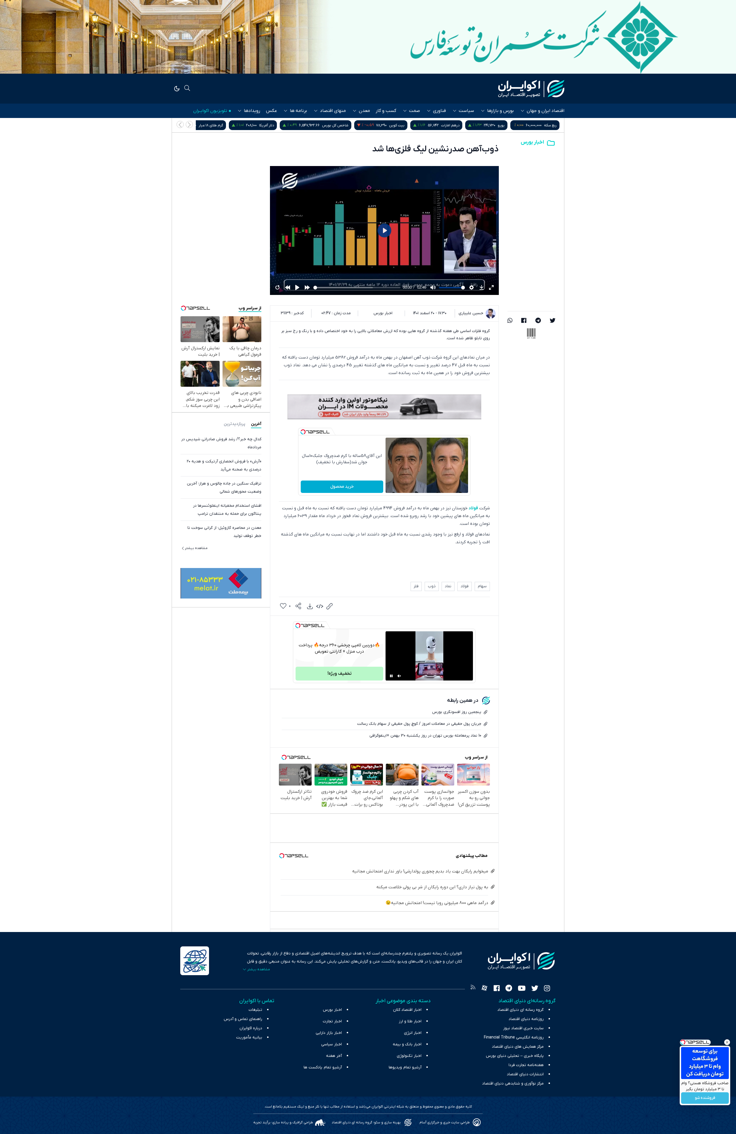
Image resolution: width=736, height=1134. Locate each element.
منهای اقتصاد (333, 111)
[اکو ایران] (531, 88)
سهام (482, 586)
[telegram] (538, 321)
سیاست (466, 111)
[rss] (473, 989)
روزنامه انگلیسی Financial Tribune (514, 1037)
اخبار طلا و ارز (410, 1021)
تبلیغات (255, 1010)
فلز (416, 586)
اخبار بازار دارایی (329, 1033)
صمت (414, 111)
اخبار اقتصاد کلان (407, 1010)
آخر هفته (334, 1056)
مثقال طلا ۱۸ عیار (241, 125)
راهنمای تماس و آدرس (243, 1019)
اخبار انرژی (412, 1033)
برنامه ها (298, 111)
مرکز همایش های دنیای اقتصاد (518, 1046)
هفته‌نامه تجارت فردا (526, 1065)
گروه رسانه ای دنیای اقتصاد (520, 1010)
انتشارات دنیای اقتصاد (525, 1074)
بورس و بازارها (500, 111)
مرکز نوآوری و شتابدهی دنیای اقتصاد (513, 1083)
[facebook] (523, 321)
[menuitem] (309, 606)
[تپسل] (303, 432)
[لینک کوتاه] (329, 606)
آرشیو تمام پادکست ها (323, 1067)
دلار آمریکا (363, 125)
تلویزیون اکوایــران (210, 111)
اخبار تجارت (332, 1021)
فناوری (439, 111)
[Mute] (399, 675)
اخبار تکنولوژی (409, 1056)
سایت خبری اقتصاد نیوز (523, 1028)
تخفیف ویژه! (339, 673)
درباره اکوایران (250, 1028)
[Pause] (391, 675)
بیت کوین (494, 125)
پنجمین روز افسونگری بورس (456, 712)
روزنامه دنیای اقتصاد (526, 1019)
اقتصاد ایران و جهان (545, 111)
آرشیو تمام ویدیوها (405, 1067)
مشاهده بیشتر (196, 548)
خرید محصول (342, 486)
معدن (364, 111)
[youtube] (522, 989)
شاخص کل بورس (432, 125)
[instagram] (547, 989)
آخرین (256, 424)
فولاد (473, 508)
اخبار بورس (532, 142)
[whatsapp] (510, 321)
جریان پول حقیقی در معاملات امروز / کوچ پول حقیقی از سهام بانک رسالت (419, 724)
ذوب (432, 586)
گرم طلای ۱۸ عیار (308, 125)
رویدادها (252, 111)
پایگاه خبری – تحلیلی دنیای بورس (515, 1056)
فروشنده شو (705, 1098)
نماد (448, 586)
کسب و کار (386, 111)
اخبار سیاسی (331, 1044)
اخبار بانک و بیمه (407, 1044)
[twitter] (552, 321)
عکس (271, 111)
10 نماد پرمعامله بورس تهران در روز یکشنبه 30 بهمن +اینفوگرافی (425, 735)
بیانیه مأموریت (249, 1037)
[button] (180, 124)
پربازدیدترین (234, 424)
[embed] (319, 606)
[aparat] (484, 989)
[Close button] (727, 1042)
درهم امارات (547, 125)
